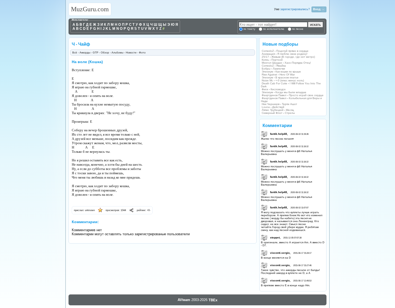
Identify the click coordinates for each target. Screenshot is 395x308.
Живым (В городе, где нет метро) (293, 56)
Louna (266, 107)
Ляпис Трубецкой (272, 109)
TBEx (213, 300)
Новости (131, 52)
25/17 (265, 56)
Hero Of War (287, 74)
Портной (277, 59)
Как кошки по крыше (288, 71)
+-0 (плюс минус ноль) (289, 80)
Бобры (266, 68)
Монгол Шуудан (272, 62)
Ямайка (281, 65)
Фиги (265, 89)
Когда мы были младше (290, 92)
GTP (95, 52)
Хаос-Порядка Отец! (298, 62)
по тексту (249, 28)
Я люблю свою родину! (292, 53)
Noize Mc (267, 80)
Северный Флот (272, 112)
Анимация (268, 53)
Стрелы (290, 112)
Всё (74, 52)
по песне (297, 28)
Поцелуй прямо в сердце (292, 50)
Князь (265, 59)
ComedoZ (268, 50)
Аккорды (85, 52)
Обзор (105, 52)
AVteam (184, 300)
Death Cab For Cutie (274, 83)
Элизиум (267, 71)
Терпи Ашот (289, 104)
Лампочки (279, 68)
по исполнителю (273, 28)
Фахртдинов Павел (274, 95)
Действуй (278, 107)
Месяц (290, 109)
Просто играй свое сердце (306, 95)
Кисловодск (278, 89)
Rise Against (269, 74)
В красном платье (287, 77)
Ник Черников (270, 104)
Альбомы (117, 52)
